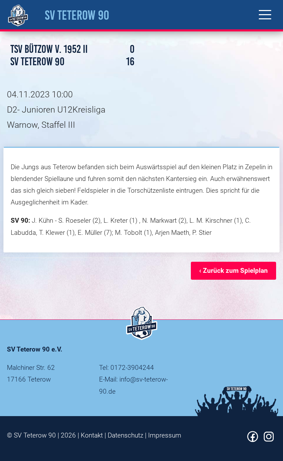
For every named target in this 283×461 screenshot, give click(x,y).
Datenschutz (125, 435)
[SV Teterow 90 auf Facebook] (252, 440)
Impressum (164, 435)
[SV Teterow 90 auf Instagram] (269, 440)
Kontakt (92, 435)
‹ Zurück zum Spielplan (233, 271)
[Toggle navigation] (265, 14)
